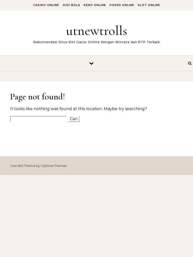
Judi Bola (71, 5)
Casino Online (46, 5)
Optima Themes (54, 166)
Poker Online (122, 5)
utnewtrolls (96, 30)
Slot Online (149, 5)
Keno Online (95, 5)
